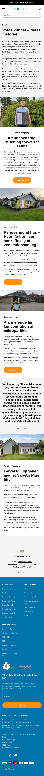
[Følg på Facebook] (4, 755)
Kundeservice (7, 589)
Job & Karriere (29, 608)
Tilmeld (22, 705)
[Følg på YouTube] (15, 755)
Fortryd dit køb (7, 605)
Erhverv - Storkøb (8, 629)
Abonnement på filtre (10, 633)
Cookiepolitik (7, 617)
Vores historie (29, 593)
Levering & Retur (8, 601)
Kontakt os (6, 593)
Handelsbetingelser (9, 609)
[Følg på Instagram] (9, 755)
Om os (26, 589)
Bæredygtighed (30, 597)
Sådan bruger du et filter (9, 654)
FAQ (26, 616)
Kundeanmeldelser (9, 645)
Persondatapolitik (8, 613)
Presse (5, 649)
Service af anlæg (8, 597)
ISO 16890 (6, 641)
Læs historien (22, 180)
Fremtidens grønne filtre (31, 602)
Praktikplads (28, 612)
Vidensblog (6, 637)
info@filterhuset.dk (25, 562)
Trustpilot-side (19, 44)
